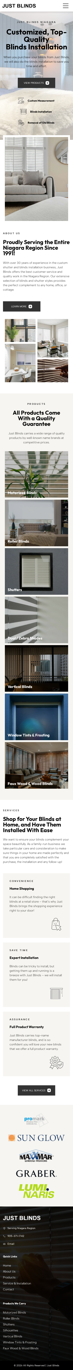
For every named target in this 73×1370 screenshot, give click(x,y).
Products (9, 1277)
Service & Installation (17, 1283)
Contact (8, 1289)
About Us (9, 1271)
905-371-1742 (15, 1236)
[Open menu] (66, 6)
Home (7, 1265)
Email (10, 1243)
